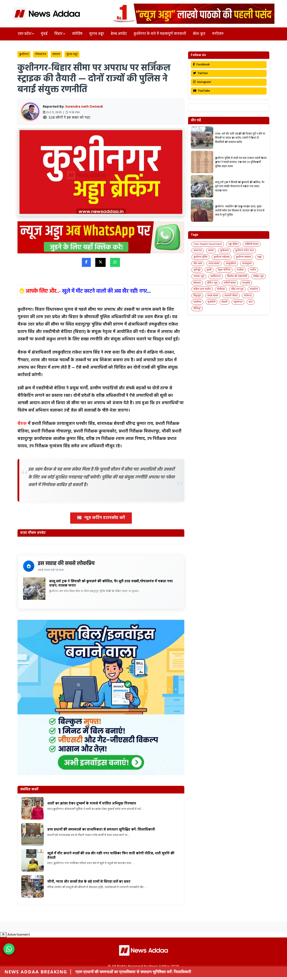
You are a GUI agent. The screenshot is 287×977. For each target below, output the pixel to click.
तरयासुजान (247, 263)
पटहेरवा (240, 270)
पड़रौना (253, 270)
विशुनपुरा (197, 296)
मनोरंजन (218, 34)
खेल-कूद (199, 34)
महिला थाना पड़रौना (202, 289)
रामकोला (254, 289)
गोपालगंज (40, 54)
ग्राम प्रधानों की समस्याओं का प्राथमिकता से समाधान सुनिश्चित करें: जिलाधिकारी (101, 829)
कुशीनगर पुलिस (200, 257)
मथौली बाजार (230, 283)
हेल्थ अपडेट (119, 34)
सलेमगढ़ (248, 296)
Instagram (203, 82)
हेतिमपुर (197, 308)
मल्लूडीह (246, 283)
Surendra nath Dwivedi (84, 107)
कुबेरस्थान (224, 250)
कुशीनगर (24, 54)
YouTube (203, 91)
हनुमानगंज (238, 302)
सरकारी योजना (231, 296)
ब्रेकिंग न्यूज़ (212, 283)
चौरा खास (198, 263)
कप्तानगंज (198, 250)
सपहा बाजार (212, 296)
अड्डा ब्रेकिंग (233, 244)
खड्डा (259, 257)
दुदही (209, 270)
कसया (211, 250)
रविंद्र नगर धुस (237, 289)
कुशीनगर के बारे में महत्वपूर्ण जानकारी (160, 34)
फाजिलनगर (216, 276)
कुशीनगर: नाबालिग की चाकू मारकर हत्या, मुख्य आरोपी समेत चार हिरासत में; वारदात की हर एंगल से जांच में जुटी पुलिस (239, 210)
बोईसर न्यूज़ (258, 276)
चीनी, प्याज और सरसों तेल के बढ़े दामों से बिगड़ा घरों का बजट (88, 881)
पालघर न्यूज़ (199, 276)
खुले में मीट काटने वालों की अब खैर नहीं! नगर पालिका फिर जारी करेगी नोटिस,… (151, 971)
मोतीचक (221, 289)
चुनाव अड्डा (96, 34)
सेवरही (224, 302)
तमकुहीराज (231, 263)
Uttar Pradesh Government (208, 244)
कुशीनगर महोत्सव (222, 257)
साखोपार (197, 302)
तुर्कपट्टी (197, 270)
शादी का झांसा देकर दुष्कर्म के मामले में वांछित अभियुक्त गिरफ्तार (91, 803)
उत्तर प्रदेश (24, 34)
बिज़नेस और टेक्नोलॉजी (237, 276)
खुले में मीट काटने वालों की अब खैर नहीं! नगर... (106, 291)
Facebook (203, 64)
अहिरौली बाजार (252, 244)
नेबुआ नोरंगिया (224, 270)
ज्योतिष (77, 34)
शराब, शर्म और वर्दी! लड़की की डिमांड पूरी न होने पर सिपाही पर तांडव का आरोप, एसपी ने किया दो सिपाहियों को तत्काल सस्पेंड (240, 138)
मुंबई (44, 34)
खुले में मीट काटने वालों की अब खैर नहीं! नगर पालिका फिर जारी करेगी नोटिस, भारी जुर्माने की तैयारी (110, 856)
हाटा (251, 302)
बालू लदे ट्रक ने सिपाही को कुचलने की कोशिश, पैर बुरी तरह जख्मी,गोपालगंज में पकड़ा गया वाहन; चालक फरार (111, 584)
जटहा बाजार (214, 263)
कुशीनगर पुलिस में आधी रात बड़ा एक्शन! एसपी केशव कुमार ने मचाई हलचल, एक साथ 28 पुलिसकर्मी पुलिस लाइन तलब (241, 162)
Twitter (202, 73)
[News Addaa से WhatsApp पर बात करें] (9, 949)
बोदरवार (197, 283)
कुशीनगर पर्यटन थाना (244, 250)
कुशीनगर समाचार (243, 257)
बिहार (58, 34)
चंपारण (56, 54)
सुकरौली (211, 302)
